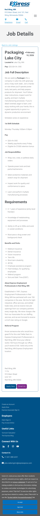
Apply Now (10, 386)
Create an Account (8, 404)
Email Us (21, 386)
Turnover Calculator (8, 433)
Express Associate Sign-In (10, 410)
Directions (8, 22)
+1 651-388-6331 (11, 457)
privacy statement (19, 482)
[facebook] (8, 446)
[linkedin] (3, 446)
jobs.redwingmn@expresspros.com (18, 463)
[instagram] (13, 446)
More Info (20, 512)
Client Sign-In (6, 420)
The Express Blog (8, 435)
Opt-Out (20, 507)
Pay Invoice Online (8, 423)
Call (26, 22)
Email (18, 22)
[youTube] (18, 446)
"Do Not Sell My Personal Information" (19, 497)
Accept (20, 502)
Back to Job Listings (10, 45)
